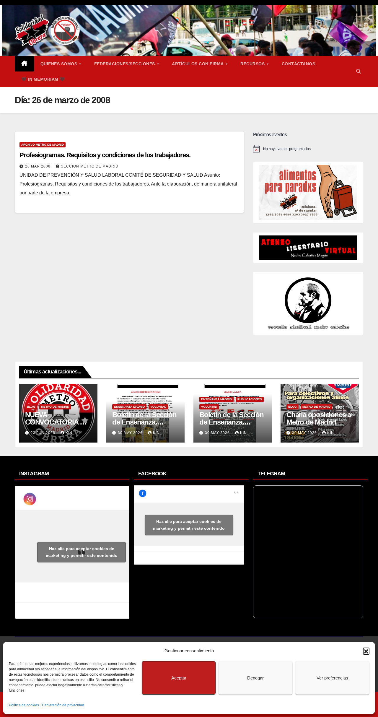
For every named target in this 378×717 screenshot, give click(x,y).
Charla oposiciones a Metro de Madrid (318, 418)
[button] (366, 651)
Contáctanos (298, 63)
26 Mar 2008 (38, 166)
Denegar (255, 677)
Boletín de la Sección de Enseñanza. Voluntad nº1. (231, 422)
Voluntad (158, 406)
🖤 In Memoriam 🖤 (43, 79)
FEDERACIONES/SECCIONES (125, 63)
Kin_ (70, 433)
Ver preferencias (332, 677)
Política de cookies (24, 705)
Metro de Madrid (55, 406)
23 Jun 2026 (43, 433)
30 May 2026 (131, 433)
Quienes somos (59, 63)
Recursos (253, 63)
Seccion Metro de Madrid (89, 166)
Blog (31, 406)
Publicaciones (249, 399)
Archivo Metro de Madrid (42, 144)
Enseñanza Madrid (129, 406)
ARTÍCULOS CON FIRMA (198, 63)
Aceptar (178, 677)
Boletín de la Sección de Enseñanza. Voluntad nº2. (144, 422)
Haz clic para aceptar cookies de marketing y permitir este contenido (82, 552)
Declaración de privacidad (63, 705)
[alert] (308, 148)
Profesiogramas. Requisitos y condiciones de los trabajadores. (104, 155)
